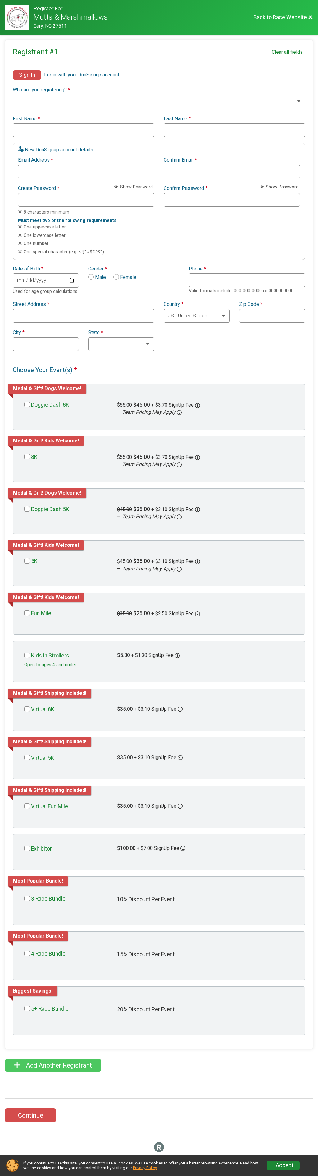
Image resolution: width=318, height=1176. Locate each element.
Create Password (38, 188)
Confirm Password (185, 188)
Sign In (27, 75)
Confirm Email (180, 160)
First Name (26, 119)
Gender (97, 269)
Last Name (177, 119)
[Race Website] (19, 17)
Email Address (35, 160)
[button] (179, 412)
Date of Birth (28, 269)
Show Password (136, 187)
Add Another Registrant (58, 1065)
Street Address (31, 304)
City (19, 332)
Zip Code (250, 304)
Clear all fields (287, 52)
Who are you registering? (41, 90)
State (95, 332)
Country (174, 304)
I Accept (283, 1165)
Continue (30, 1115)
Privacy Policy (145, 1167)
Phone (197, 269)
